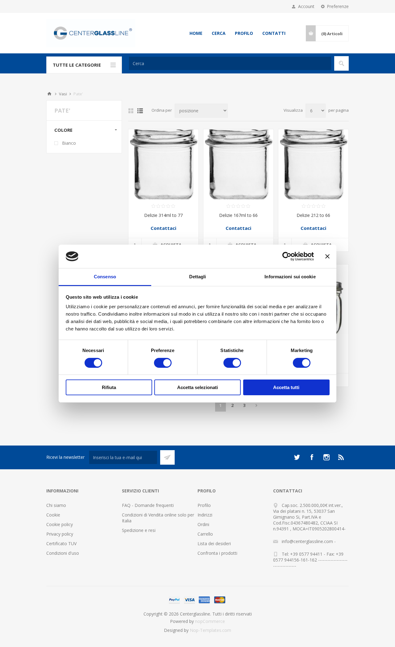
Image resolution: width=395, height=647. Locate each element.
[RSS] (341, 457)
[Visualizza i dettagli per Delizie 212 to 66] (313, 164)
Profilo (244, 33)
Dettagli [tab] (197, 276)
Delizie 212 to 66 (313, 215)
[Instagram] (326, 457)
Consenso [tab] (105, 276)
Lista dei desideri (214, 543)
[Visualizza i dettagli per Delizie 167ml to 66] (238, 164)
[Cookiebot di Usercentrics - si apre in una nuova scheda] (287, 256)
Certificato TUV (61, 543)
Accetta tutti (286, 387)
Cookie (53, 515)
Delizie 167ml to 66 (238, 215)
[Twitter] (297, 457)
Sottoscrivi (167, 457)
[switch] (163, 363)
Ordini (203, 524)
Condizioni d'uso (62, 553)
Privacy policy (59, 534)
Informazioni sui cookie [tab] (289, 276)
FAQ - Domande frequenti (148, 505)
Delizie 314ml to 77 (163, 215)
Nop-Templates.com (210, 630)
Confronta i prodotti (217, 553)
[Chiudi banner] (327, 256)
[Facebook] (312, 457)
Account (306, 6)
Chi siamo (56, 505)
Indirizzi (205, 515)
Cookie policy (59, 524)
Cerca (219, 33)
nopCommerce (210, 621)
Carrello (205, 534)
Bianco (69, 143)
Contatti (273, 33)
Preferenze (338, 6)
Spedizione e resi (139, 530)
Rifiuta (109, 387)
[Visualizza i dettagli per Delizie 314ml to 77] (163, 164)
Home (195, 33)
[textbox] (230, 63)
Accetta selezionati (197, 387)
